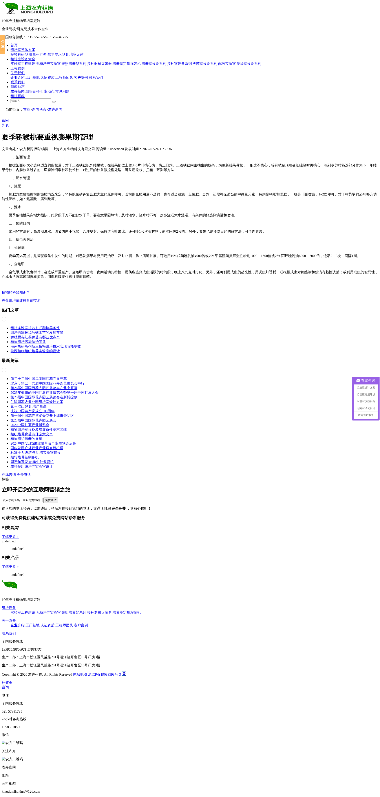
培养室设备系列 (154, 64)
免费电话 (24, 474)
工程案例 (18, 68)
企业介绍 (18, 77)
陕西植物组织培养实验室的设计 (35, 351)
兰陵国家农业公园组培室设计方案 (37, 402)
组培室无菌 (75, 54)
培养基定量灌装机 (127, 64)
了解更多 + (10, 537)
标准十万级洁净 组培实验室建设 (36, 452)
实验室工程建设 (23, 64)
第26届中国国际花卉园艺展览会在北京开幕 (44, 388)
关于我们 (18, 73)
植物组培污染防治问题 (28, 342)
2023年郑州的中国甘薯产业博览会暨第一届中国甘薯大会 (55, 392)
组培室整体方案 (23, 50)
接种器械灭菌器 (99, 64)
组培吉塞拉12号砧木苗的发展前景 (37, 332)
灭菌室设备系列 (205, 64)
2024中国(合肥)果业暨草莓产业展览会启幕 (43, 443)
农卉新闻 (18, 91)
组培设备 (9, 608)
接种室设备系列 (179, 64)
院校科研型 (19, 54)
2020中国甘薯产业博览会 (30, 425)
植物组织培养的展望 (26, 439)
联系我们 (96, 77)
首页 (14, 45)
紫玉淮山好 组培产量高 (29, 406)
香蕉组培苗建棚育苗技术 (21, 300)
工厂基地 (33, 77)
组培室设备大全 (23, 59)
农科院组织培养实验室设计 (32, 466)
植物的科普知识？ (16, 292)
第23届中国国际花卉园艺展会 (33, 420)
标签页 (7, 682)
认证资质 (47, 77)
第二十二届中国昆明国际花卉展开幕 (39, 379)
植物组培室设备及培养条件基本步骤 (39, 429)
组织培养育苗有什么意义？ (32, 434)
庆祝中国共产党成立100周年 (33, 411)
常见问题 (62, 91)
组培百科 (33, 91)
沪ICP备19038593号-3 (104, 674)
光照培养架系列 (74, 64)
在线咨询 (9, 474)
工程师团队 (64, 77)
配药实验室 (227, 64)
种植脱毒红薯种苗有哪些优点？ (35, 337)
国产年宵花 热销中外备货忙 (32, 462)
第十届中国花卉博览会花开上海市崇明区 (42, 416)
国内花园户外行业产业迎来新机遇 (37, 448)
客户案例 (81, 77)
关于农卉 (9, 620)
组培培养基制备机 (25, 457)
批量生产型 (38, 54)
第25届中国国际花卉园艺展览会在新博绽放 (44, 397)
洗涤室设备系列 (249, 64)
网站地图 (80, 674)
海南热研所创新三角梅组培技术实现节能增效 (46, 346)
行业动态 (47, 91)
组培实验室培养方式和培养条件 (35, 328)
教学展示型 (56, 54)
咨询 (5, 687)
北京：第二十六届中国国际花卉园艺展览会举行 (47, 383)
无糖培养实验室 (48, 64)
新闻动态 (18, 87)
